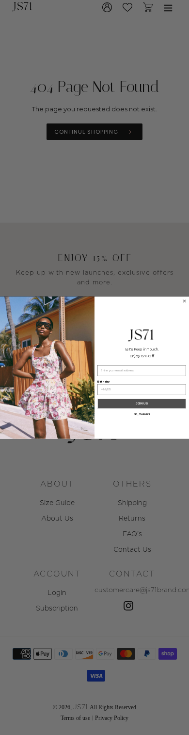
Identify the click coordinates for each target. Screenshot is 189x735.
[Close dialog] (184, 301)
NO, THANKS (142, 414)
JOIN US (142, 403)
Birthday (103, 381)
